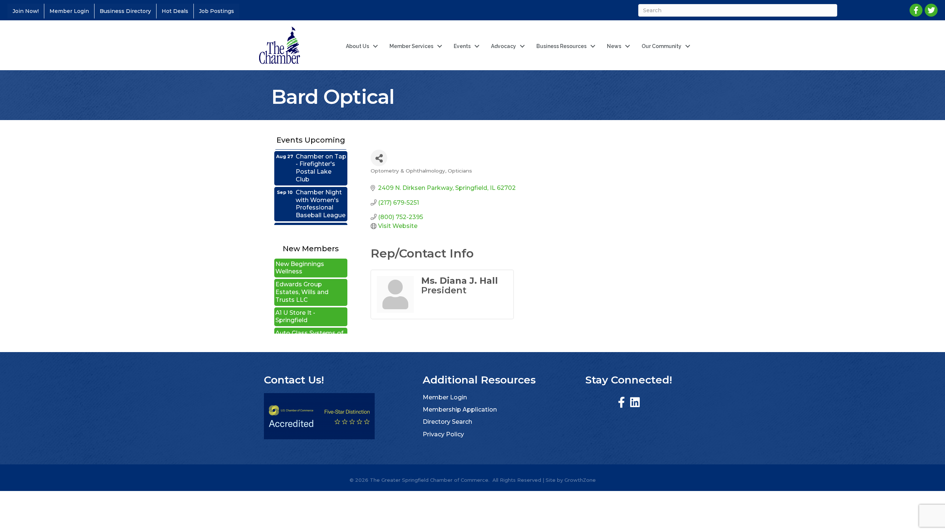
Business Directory (125, 11)
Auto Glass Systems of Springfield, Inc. (309, 327)
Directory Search (447, 421)
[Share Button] (379, 158)
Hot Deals (175, 11)
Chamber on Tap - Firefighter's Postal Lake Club (321, 159)
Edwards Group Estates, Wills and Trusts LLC (302, 282)
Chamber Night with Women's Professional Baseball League (321, 194)
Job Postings (216, 11)
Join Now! (26, 11)
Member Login (69, 11)
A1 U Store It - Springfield (295, 306)
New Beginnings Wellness (299, 257)
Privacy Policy (443, 434)
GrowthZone (580, 480)
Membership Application (460, 409)
